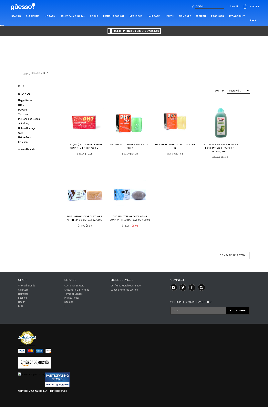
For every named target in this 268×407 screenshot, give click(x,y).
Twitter (182, 287)
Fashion (201, 16)
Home (25, 74)
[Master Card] (31, 351)
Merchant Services (27, 346)
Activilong (23, 123)
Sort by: (220, 91)
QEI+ (20, 133)
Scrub (94, 16)
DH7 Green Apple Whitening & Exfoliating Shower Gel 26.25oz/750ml (220, 148)
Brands (16, 16)
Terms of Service (73, 294)
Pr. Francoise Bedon (29, 119)
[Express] (40, 351)
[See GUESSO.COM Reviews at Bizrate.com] (57, 379)
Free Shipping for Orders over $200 (136, 31)
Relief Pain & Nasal (73, 16)
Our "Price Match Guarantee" (125, 285)
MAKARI (22, 109)
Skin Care (185, 16)
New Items (136, 16)
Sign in (234, 6)
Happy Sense (25, 100)
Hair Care (154, 16)
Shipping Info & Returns (76, 289)
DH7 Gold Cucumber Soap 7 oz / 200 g (130, 146)
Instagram (173, 287)
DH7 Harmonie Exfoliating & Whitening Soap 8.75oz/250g (84, 218)
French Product (113, 16)
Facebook (191, 287)
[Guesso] (25, 6)
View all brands (26, 149)
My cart (254, 6)
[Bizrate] (23, 393)
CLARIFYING (32, 16)
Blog (20, 306)
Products (217, 16)
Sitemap (68, 302)
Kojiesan (23, 142)
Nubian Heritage (27, 128)
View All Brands (26, 285)
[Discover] (49, 351)
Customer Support (74, 285)
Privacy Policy (71, 297)
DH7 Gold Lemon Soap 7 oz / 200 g (175, 146)
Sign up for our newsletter (190, 302)
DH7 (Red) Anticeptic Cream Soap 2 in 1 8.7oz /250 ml (85, 146)
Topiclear (23, 114)
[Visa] (22, 351)
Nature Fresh (25, 137)
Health (169, 16)
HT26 (21, 105)
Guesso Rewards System (124, 289)
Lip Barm (50, 16)
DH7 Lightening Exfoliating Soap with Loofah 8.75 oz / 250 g (130, 218)
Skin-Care (23, 289)
